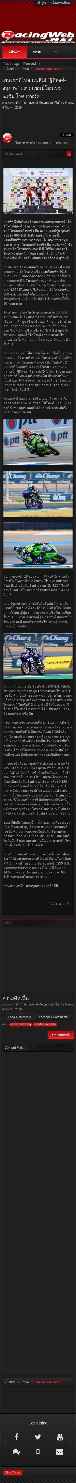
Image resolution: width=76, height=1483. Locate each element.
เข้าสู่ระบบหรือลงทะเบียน (53, 2)
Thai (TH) (10, 1472)
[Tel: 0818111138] (38, 1451)
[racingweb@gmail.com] (60, 1451)
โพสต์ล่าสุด (11, 63)
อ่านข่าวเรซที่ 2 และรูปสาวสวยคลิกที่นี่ (30, 886)
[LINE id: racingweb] (16, 1451)
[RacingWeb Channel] (60, 1437)
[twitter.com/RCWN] (38, 1437)
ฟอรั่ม (37, 52)
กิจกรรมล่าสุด (32, 63)
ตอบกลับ (64, 903)
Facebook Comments (53, 1017)
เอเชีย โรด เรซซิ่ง (46, 1024)
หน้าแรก (15, 52)
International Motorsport (37, 102)
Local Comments (19, 1017)
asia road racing (21, 1024)
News (69, 102)
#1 (69, 153)
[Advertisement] (38, 960)
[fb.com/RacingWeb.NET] (16, 1437)
